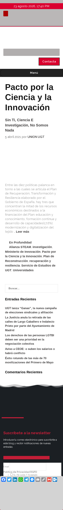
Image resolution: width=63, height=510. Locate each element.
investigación (42, 247)
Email (6, 466)
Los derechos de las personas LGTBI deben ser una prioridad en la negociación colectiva (29, 339)
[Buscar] (55, 52)
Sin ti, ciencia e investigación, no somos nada (26, 125)
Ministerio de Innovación (22, 251)
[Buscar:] (31, 288)
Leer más (22, 231)
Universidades (23, 270)
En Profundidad (20, 242)
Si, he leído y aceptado (25, 475)
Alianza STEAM (20, 247)
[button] (5, 13)
